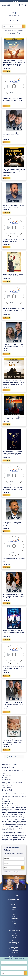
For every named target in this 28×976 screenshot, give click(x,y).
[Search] (23, 26)
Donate (14, 923)
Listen (14, 909)
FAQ (14, 928)
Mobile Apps (14, 926)
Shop (14, 914)
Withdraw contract (14, 942)
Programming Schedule (14, 930)
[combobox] (14, 26)
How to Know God (13, 900)
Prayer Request (14, 933)
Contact (14, 937)
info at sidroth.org (14, 952)
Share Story (14, 935)
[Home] (6, 5)
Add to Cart (7, 71)
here (23, 835)
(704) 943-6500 (14, 950)
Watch (14, 907)
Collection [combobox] (13, 21)
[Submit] (22, 867)
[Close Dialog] (26, 958)
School (14, 916)
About (14, 921)
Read (14, 912)
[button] (26, 1)
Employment (14, 940)
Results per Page (11, 33)
